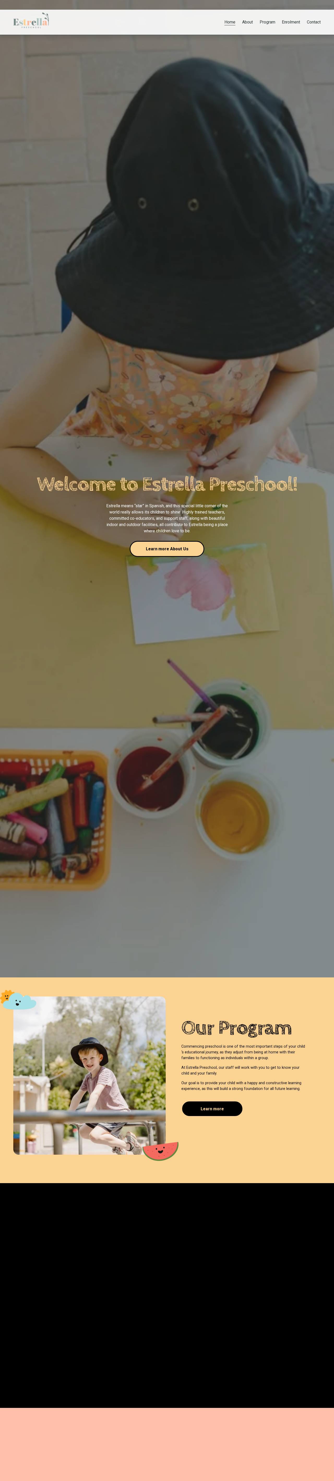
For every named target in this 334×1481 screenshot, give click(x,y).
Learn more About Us (167, 548)
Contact (314, 22)
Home (229, 22)
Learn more (212, 1108)
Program (267, 22)
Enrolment (291, 22)
